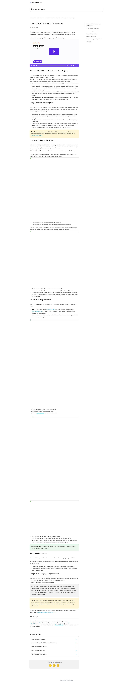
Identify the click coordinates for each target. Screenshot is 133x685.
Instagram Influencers (91, 36)
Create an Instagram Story (91, 33)
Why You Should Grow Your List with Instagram (93, 24)
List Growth (40, 18)
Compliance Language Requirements (94, 39)
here (68, 623)
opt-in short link (51, 309)
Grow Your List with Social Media (52, 18)
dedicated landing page (36, 135)
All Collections (33, 18)
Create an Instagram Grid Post (92, 31)
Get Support (88, 41)
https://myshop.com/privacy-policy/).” (46, 612)
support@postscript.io (35, 623)
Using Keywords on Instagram (92, 28)
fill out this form (59, 624)
